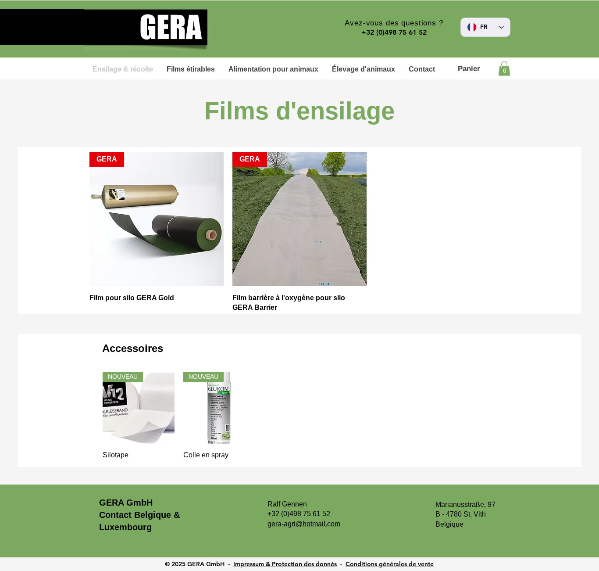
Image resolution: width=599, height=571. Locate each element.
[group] (299, 415)
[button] (504, 68)
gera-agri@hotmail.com (303, 524)
